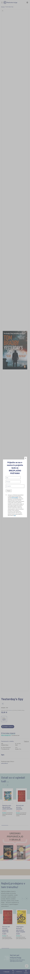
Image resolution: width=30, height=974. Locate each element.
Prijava (8, 490)
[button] (25, 458)
